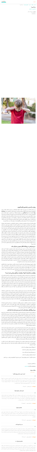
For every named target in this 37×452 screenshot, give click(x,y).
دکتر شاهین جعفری (30, 11)
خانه (35, 4)
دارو (30, 4)
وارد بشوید (26, 366)
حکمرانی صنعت (26, 4)
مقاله (32, 4)
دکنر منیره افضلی (29, 386)
